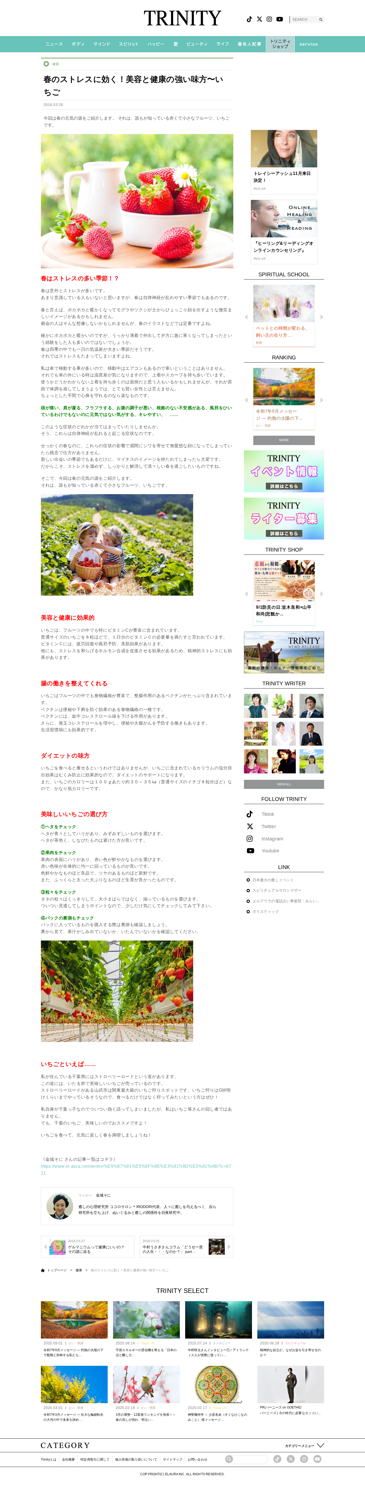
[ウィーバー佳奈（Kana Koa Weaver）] (284, 705)
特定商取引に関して (95, 1459)
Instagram (272, 838)
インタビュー (222, 1343)
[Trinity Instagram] (304, 1459)
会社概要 (68, 1459)
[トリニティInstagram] (269, 19)
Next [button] (321, 317)
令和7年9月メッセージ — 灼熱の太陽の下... (279, 414)
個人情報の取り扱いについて (136, 1459)
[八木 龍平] (312, 705)
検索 (321, 20)
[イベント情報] (284, 471)
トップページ (57, 1270)
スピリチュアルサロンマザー (277, 890)
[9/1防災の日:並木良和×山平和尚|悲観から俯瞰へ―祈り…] (284, 580)
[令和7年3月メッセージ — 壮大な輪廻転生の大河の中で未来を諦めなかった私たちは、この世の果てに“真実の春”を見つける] (74, 1384)
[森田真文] (284, 733)
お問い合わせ (197, 1459)
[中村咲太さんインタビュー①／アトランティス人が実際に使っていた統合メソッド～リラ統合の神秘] (218, 1320)
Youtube (270, 850)
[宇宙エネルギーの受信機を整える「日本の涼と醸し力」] (146, 1320)
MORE (284, 440)
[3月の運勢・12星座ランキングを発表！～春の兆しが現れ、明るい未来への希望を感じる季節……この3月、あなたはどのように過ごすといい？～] (146, 1384)
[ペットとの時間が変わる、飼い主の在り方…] (284, 303)
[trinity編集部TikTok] (277, 1459)
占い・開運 (76, 1343)
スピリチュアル (295, 1343)
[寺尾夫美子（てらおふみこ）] (256, 761)
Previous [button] (246, 317)
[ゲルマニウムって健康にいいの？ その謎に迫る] (57, 1246)
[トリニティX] (259, 19)
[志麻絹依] (256, 705)
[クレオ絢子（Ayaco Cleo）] (256, 733)
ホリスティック (266, 911)
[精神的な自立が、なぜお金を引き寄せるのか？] (290, 1320)
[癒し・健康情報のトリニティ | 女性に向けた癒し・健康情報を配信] (182, 18)
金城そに (103, 1195)
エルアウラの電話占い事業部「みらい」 (286, 901)
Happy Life (148, 1343)
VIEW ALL (284, 784)
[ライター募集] (284, 518)
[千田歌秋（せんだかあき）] (284, 761)
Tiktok (268, 814)
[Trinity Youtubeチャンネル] (317, 1459)
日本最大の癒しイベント (273, 880)
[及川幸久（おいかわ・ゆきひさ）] (312, 733)
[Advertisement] (284, 91)
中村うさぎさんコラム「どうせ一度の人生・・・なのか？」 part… (173, 1249)
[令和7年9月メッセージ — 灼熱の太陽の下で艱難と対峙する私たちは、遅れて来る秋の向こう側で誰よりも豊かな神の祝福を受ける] (74, 1320)
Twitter (269, 826)
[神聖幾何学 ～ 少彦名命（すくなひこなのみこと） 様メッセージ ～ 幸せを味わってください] (218, 1384)
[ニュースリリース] (284, 652)
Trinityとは (48, 1459)
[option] (284, 316)
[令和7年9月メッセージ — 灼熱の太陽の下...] (284, 386)
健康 (55, 64)
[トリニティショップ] (280, 44)
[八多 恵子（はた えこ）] (312, 761)
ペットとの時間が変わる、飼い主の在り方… (283, 331)
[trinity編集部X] (291, 1459)
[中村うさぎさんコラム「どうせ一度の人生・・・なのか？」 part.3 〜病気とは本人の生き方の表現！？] (217, 1246)
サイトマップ (173, 1459)
